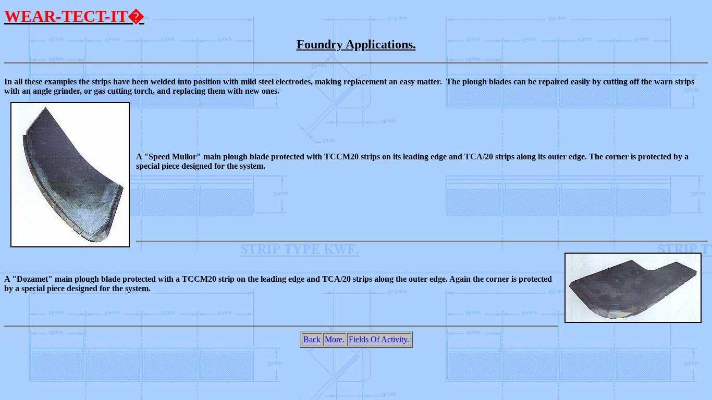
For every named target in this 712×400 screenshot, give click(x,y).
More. (335, 339)
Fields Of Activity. (379, 339)
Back (312, 339)
